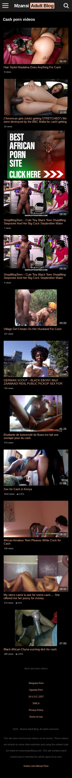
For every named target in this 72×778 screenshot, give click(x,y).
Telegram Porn (36, 683)
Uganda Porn (36, 690)
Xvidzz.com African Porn (36, 766)
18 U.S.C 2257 (36, 696)
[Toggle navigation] (5, 6)
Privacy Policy (36, 710)
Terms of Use (36, 717)
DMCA (36, 703)
